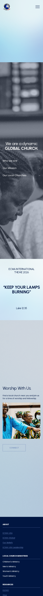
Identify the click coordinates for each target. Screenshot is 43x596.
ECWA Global (9, 538)
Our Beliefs (8, 542)
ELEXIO (6, 590)
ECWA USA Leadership (13, 547)
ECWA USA (8, 533)
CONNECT (14, 447)
